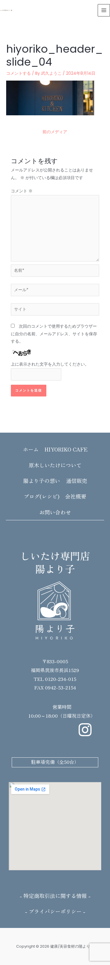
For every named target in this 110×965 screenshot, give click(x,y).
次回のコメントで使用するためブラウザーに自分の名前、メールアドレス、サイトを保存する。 (54, 334)
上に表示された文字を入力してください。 (50, 364)
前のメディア (55, 132)
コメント (22, 191)
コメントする (18, 73)
